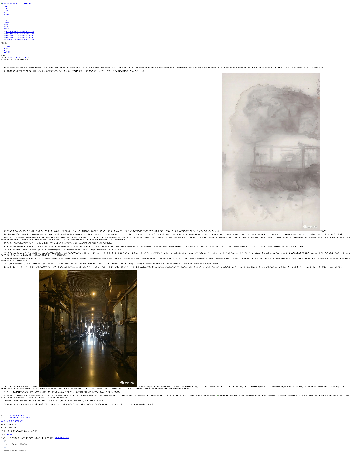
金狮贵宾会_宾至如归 (15, 57)
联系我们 (7, 14)
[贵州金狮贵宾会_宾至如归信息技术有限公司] (16, 3)
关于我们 (7, 8)
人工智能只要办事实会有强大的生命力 (19, 417)
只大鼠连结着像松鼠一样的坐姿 (17, 415)
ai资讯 (6, 10)
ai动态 (6, 12)
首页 (5, 6)
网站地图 (9, 434)
